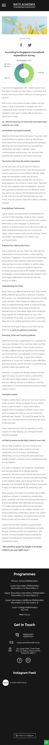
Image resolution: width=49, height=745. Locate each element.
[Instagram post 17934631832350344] (35, 721)
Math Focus (24, 614)
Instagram (28, 660)
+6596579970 (28, 634)
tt (28, 44)
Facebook (19, 660)
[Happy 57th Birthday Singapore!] (13, 698)
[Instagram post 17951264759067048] (13, 721)
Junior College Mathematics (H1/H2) (24, 608)
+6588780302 (28, 636)
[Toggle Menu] (4, 5)
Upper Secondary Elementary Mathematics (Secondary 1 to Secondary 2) (24, 594)
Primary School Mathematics (24, 581)
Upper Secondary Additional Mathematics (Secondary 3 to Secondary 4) (24, 601)
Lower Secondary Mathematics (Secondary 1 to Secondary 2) (24, 587)
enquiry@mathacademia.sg (28, 643)
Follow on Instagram (26, 736)
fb (21, 44)
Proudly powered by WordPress (15, 744)
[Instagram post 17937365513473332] (35, 698)
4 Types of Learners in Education (23, 330)
